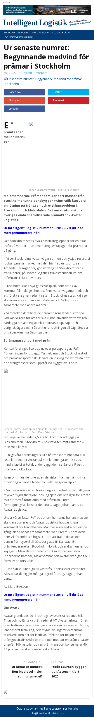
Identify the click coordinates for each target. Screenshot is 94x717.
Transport (40, 73)
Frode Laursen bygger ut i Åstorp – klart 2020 (68, 671)
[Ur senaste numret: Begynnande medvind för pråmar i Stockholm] (47, 81)
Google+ (14, 100)
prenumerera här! (26, 233)
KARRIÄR (28, 37)
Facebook (15, 92)
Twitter (57, 92)
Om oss (15, 32)
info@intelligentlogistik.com (47, 713)
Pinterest (58, 100)
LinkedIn (14, 109)
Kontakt (26, 32)
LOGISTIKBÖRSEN (13, 37)
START (7, 32)
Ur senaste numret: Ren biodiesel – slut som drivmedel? (27, 671)
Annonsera (39, 32)
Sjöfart (28, 73)
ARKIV (50, 32)
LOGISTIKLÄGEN (62, 32)
